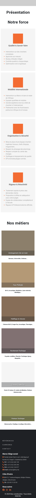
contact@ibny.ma (13, 470)
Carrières (7, 445)
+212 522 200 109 (13, 462)
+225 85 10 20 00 (11, 482)
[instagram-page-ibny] (7, 490)
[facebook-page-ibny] (3, 490)
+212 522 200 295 (13, 465)
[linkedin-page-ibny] (10, 490)
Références (8, 441)
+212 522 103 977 (13, 467)
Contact (6, 449)
